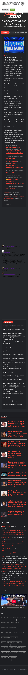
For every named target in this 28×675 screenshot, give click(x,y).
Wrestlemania (16, 654)
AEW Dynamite (11, 617)
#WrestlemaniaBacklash (13, 147)
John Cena (4, 634)
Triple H (22, 652)
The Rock (22, 649)
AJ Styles (4, 620)
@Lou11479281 (6, 526)
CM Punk (4, 627)
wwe (23, 654)
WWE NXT (4, 657)
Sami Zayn (4, 647)
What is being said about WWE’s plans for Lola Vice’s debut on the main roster (13, 338)
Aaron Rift (5, 62)
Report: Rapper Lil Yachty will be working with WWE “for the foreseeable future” (14, 371)
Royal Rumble (15, 644)
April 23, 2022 (10, 158)
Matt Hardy (14, 637)
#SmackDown (10, 151)
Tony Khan (15, 652)
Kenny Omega (13, 634)
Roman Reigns (5, 644)
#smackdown (10, 181)
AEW (3, 617)
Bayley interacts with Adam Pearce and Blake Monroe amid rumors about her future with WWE (13, 334)
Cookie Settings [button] (5, 9)
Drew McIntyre (5, 629)
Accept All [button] (12, 9)
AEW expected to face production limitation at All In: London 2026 (13, 342)
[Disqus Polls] (14, 225)
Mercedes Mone (5, 639)
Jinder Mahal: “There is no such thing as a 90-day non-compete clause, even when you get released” (13, 392)
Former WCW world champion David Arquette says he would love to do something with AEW (13, 384)
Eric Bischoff (15, 629)
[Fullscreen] (25, 607)
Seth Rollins (12, 647)
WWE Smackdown (7, 204)
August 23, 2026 (20, 534)
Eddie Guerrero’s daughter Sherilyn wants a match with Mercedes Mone (13, 355)
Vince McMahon (5, 654)
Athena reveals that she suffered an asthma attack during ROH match (13, 346)
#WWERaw (18, 151)
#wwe (16, 165)
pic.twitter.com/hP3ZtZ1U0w (15, 183)
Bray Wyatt (21, 620)
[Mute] (23, 607)
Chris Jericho (15, 625)
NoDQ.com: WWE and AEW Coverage (14, 22)
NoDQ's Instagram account (10, 196)
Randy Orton (21, 639)
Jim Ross (21, 632)
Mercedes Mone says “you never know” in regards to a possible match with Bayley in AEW (13, 401)
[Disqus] (14, 260)
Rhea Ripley (10, 642)
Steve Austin (5, 649)
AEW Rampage (21, 617)
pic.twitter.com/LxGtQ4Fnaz (14, 153)
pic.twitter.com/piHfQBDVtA (14, 167)
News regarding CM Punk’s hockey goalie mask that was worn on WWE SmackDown (13, 359)
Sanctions (4, 571)
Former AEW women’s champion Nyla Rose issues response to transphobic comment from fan (13, 367)
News (6, 55)
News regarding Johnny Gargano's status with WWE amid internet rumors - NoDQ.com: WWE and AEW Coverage (14, 566)
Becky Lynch (12, 620)
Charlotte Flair (5, 625)
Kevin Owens (5, 637)
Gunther (23, 629)
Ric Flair (19, 642)
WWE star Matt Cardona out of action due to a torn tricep (13, 330)
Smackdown (21, 647)
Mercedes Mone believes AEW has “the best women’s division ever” (14, 363)
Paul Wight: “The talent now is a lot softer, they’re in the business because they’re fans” (13, 351)
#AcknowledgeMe (11, 161)
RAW (3, 642)
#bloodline (13, 163)
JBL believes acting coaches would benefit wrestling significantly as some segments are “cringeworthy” (13, 376)
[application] (14, 601)
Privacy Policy (24, 672)
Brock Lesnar (5, 622)
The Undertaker (5, 652)
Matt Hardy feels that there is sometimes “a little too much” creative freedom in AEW (13, 405)
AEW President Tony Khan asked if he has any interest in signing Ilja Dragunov (12, 380)
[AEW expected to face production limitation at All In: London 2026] (24, 32)
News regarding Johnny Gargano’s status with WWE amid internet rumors (13, 326)
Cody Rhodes (13, 627)
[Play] (2, 607)
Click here (6, 192)
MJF (14, 639)
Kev (3, 556)
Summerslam (14, 649)
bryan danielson (14, 622)
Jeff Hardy (13, 632)
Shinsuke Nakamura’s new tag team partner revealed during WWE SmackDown (13, 388)
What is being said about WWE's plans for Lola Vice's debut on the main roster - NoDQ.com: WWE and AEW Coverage (14, 532)
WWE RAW (13, 657)
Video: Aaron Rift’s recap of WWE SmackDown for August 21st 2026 (13, 396)
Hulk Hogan (4, 632)
